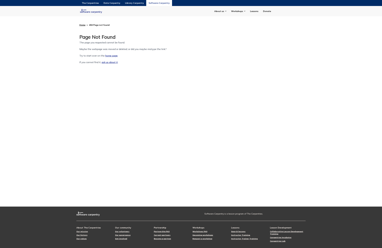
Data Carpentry (112, 3)
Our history (81, 235)
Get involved (121, 239)
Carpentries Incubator (281, 237)
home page (111, 55)
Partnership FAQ (162, 231)
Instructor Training (240, 235)
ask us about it (110, 62)
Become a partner (162, 239)
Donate (267, 11)
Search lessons (238, 231)
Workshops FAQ (199, 231)
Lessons (254, 11)
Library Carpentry (134, 3)
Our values (81, 239)
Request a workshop (202, 239)
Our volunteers (122, 231)
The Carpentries (90, 3)
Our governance (122, 235)
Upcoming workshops (202, 235)
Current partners (162, 235)
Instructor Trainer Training (244, 239)
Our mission (82, 231)
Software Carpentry (159, 3)
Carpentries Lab (277, 241)
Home (82, 25)
